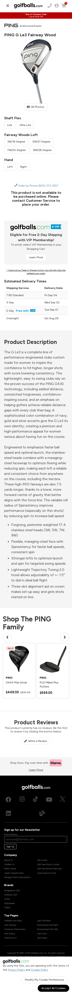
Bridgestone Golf (12, 890)
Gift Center (42, 860)
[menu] (7, 5)
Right (23, 166)
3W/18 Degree (16, 141)
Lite (9, 125)
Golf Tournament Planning (49, 868)
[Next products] (64, 637)
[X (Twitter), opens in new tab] (62, 799)
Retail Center (10, 868)
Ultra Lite (25, 125)
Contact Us (9, 864)
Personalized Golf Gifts (47, 929)
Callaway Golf (10, 894)
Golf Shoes (42, 938)
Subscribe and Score (46, 873)
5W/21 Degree (41, 141)
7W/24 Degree (16, 150)
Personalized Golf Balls (47, 925)
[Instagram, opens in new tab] (22, 799)
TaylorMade (9, 903)
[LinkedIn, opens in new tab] (8, 813)
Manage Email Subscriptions (17, 877)
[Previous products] (7, 637)
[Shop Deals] (36, 15)
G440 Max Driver (16, 682)
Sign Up (10, 846)
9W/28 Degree (42, 150)
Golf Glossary (10, 925)
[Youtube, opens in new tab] (49, 799)
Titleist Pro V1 (10, 938)
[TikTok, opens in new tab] (35, 799)
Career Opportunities (14, 873)
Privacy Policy (16, 970)
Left (10, 166)
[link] (56, 5)
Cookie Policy (39, 970)
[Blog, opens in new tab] (42, 813)
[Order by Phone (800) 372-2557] (49, 5)
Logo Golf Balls (44, 920)
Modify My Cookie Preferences (44, 979)
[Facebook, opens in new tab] (8, 799)
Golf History (9, 933)
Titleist (7, 907)
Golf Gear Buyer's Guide (48, 864)
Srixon (7, 899)
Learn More (36, 257)
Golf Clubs (42, 933)
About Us (8, 860)
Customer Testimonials (14, 929)
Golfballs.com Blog (12, 920)
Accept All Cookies (53, 988)
